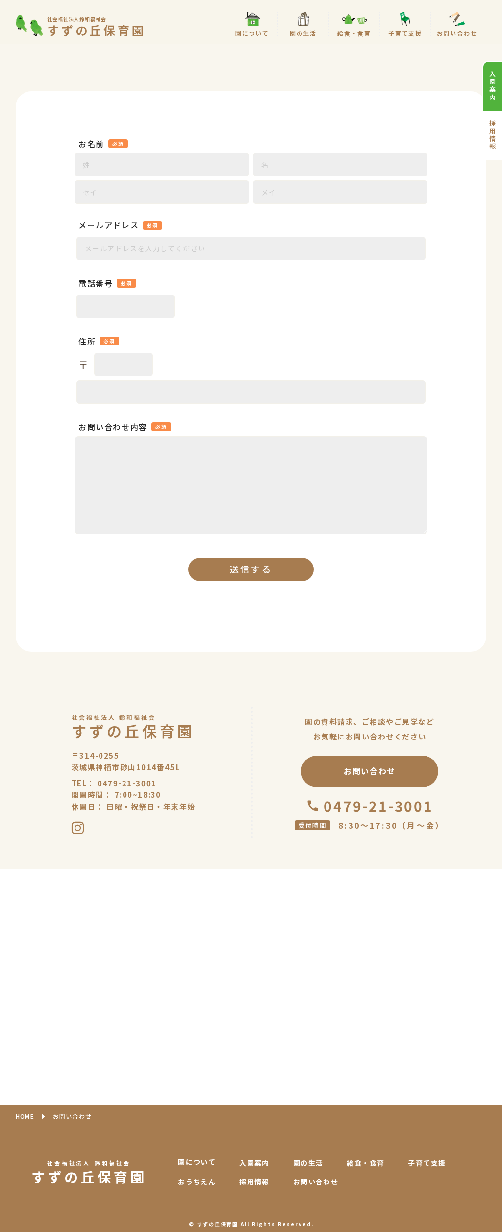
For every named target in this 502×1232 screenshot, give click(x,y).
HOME (25, 1116)
